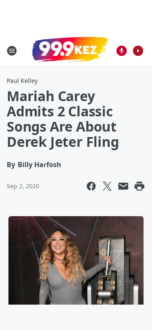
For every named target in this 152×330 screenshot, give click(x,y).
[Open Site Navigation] (12, 51)
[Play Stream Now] (138, 51)
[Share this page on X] (107, 186)
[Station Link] (70, 50)
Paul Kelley (22, 81)
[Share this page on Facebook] (91, 186)
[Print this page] (139, 186)
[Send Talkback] (122, 51)
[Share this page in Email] (123, 186)
